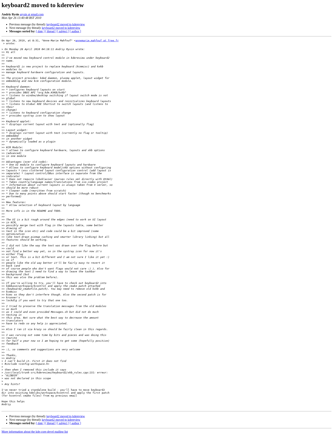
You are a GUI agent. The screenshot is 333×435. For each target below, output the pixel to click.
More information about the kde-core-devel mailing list (35, 431)
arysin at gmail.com (32, 14)
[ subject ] (63, 31)
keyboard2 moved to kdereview (65, 24)
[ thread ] (50, 31)
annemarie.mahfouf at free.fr (97, 40)
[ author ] (75, 31)
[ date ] (40, 31)
